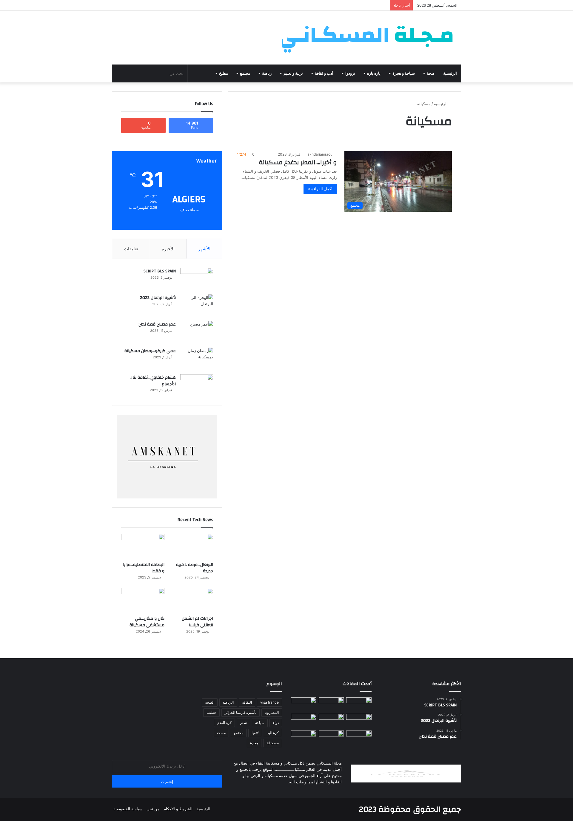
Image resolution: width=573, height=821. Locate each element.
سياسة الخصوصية (127, 808)
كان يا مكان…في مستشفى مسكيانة (147, 622)
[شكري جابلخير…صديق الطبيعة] (331, 738)
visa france (269, 702)
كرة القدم (224, 722)
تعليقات (131, 248)
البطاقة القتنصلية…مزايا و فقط (143, 568)
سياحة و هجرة (403, 73)
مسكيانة (273, 743)
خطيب (211, 712)
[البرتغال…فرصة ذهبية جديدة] (191, 546)
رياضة (267, 73)
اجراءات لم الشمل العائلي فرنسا (197, 622)
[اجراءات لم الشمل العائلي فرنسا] (191, 600)
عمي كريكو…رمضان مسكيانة (150, 351)
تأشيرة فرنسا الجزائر (240, 712)
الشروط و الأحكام (178, 808)
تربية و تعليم (293, 73)
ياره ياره (374, 73)
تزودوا (350, 73)
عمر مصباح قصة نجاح (157, 324)
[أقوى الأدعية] (303, 721)
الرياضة (228, 702)
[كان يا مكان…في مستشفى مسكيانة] (142, 600)
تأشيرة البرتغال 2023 (158, 298)
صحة (431, 73)
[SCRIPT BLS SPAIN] (196, 279)
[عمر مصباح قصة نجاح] (196, 332)
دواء (276, 722)
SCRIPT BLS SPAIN (160, 271)
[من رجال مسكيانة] (359, 704)
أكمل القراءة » (320, 188)
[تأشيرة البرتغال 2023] (196, 305)
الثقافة (247, 702)
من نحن (153, 808)
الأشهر (204, 248)
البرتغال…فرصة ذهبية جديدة (194, 568)
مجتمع (245, 73)
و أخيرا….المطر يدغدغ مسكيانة (298, 162)
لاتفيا (255, 733)
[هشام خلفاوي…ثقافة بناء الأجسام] (196, 385)
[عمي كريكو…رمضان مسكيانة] (196, 359)
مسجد (221, 733)
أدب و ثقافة (324, 73)
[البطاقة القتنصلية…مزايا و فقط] (142, 546)
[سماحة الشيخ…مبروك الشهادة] (303, 738)
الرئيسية (450, 73)
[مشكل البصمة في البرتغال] (359, 738)
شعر (243, 722)
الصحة (209, 702)
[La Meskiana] (371, 38)
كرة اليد (273, 733)
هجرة (254, 743)
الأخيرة (168, 248)
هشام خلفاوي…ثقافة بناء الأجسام (153, 381)
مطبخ (223, 73)
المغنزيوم (272, 712)
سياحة (259, 722)
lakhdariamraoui (319, 154)
